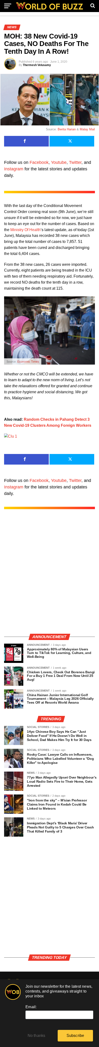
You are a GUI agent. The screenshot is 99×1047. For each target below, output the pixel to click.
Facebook (39, 162)
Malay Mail (87, 129)
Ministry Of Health (25, 230)
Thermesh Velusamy (37, 65)
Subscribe (75, 1036)
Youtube (59, 162)
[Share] (26, 141)
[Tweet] (72, 141)
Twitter (75, 162)
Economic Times (28, 361)
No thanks (36, 1036)
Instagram (13, 169)
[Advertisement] (49, 576)
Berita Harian (67, 129)
